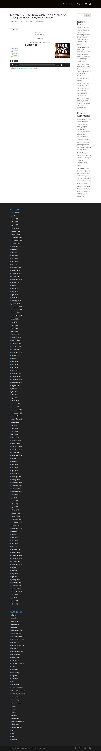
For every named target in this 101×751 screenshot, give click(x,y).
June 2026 (14, 219)
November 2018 (16, 486)
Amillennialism (16, 621)
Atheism (14, 627)
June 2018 (14, 501)
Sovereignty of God (17, 721)
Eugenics (14, 676)
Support (79, 4)
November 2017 (16, 522)
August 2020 (15, 422)
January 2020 (15, 443)
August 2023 (15, 319)
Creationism (15, 657)
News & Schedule (17, 688)
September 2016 (16, 564)
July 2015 (14, 598)
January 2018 (15, 516)
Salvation (14, 715)
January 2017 (15, 552)
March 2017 (15, 546)
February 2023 (16, 337)
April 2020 (14, 434)
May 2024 (14, 292)
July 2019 (14, 461)
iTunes (15, 48)
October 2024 (15, 276)
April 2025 (14, 261)
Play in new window (22, 68)
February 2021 (16, 404)
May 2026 (14, 222)
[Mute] (62, 65)
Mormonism (15, 685)
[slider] (66, 65)
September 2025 (16, 246)
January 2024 (15, 304)
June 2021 (14, 392)
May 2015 (14, 604)
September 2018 (16, 492)
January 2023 (15, 340)
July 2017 (14, 534)
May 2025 (14, 258)
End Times (14, 669)
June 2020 (14, 428)
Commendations (68, 4)
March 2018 (15, 510)
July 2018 (14, 498)
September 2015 (16, 592)
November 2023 (16, 310)
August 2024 (15, 282)
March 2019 (15, 474)
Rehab (13, 709)
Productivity (15, 700)
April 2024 (14, 295)
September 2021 (16, 383)
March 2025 (15, 264)
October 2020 (15, 416)
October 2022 (15, 349)
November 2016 (16, 558)
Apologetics (15, 624)
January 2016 (15, 580)
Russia (13, 712)
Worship (14, 739)
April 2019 (14, 470)
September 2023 (16, 316)
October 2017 (15, 525)
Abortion (14, 615)
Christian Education (17, 645)
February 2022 (16, 373)
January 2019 (15, 480)
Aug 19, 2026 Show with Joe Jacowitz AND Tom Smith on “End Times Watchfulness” (83, 103)
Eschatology (15, 673)
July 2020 (14, 425)
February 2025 (16, 267)
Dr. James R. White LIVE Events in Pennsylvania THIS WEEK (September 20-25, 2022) (84, 191)
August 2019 (15, 458)
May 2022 (14, 364)
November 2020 (16, 413)
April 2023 (14, 331)
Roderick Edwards (82, 140)
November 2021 (16, 380)
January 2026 (15, 234)
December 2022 (16, 343)
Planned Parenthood (18, 691)
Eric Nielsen (15, 21)
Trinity (13, 730)
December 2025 (16, 237)
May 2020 (14, 431)
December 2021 (16, 376)
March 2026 (15, 228)
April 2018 (14, 507)
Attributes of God (16, 630)
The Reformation (16, 727)
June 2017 (14, 537)
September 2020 (16, 419)
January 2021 (15, 407)
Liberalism (14, 679)
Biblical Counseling (17, 636)
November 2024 (16, 273)
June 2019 (14, 464)
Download (33, 68)
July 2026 (14, 216)
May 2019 (14, 467)
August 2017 (15, 531)
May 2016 (14, 574)
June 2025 (14, 255)
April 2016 (14, 577)
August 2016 (15, 567)
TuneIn (15, 51)
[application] (40, 65)
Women (13, 736)
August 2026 (15, 213)
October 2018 (15, 489)
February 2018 (16, 513)
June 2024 (14, 289)
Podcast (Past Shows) (37, 21)
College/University (17, 651)
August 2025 (15, 249)
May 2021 (14, 395)
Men (12, 682)
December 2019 (16, 446)
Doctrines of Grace (17, 663)
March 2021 (15, 401)
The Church (15, 724)
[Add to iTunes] (12, 48)
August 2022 (15, 355)
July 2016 (14, 571)
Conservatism (15, 654)
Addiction (14, 618)
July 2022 (14, 358)
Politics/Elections (16, 697)
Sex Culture (15, 718)
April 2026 (14, 225)
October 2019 (15, 452)
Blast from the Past (17, 639)
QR (86, 4)
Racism (13, 706)
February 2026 (16, 231)
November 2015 (16, 586)
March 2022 (15, 370)
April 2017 (14, 543)
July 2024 (14, 285)
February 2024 (16, 301)
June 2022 (14, 361)
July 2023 (14, 322)
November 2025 (16, 240)
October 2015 (15, 589)
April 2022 (14, 367)
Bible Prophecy (16, 633)
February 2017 (16, 549)
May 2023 (14, 328)
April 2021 (14, 398)
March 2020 (15, 437)
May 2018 (14, 504)
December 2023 (16, 307)
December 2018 (16, 483)
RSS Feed (16, 56)
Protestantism (16, 703)
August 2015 (15, 595)
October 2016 (15, 561)
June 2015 (14, 601)
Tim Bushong (81, 153)
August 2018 (15, 495)
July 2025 (14, 252)
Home (58, 4)
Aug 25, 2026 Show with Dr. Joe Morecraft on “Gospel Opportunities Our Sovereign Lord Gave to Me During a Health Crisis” (84, 54)
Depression (15, 660)
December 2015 (16, 583)
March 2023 (15, 334)
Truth (13, 733)
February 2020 (16, 440)
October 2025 (15, 243)
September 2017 (16, 528)
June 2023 (14, 325)
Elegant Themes (24, 748)
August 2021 (15, 386)
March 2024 (15, 298)
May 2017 (14, 540)
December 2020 (16, 410)
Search (88, 15)
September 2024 (16, 279)
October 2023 (15, 313)
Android (15, 53)
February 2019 (16, 476)
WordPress (43, 748)
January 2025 (15, 270)
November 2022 (16, 346)
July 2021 (14, 389)
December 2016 (16, 555)
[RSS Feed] (12, 56)
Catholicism (15, 642)
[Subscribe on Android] (12, 53)
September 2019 (16, 455)
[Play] (13, 65)
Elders (13, 666)
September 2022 (16, 352)
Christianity (14, 648)
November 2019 (16, 449)
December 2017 (16, 519)
